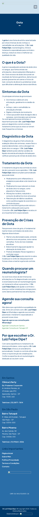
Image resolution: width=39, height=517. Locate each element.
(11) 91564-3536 (17, 442)
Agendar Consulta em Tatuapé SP (15, 328)
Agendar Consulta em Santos (13, 326)
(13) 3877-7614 (17, 402)
